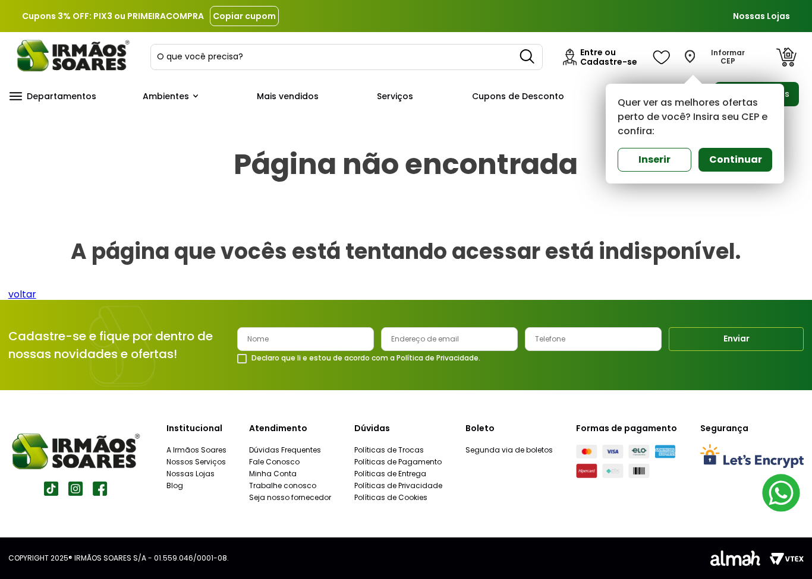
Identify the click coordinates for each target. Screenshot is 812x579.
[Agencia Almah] (735, 558)
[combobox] (346, 57)
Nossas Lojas (761, 16)
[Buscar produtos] (528, 57)
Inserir (654, 159)
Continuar (735, 159)
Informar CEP (728, 57)
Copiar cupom (244, 16)
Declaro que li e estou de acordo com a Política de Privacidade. (365, 358)
